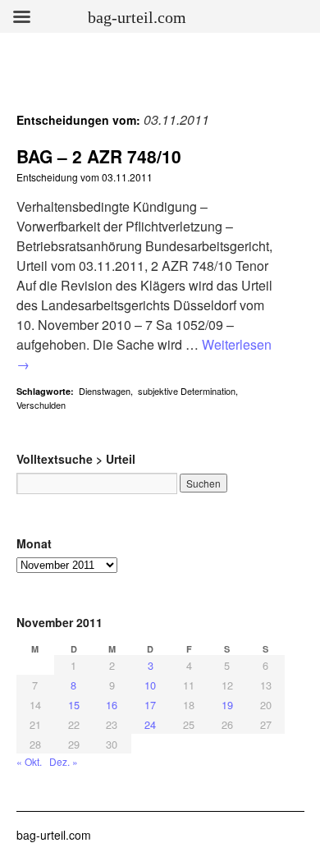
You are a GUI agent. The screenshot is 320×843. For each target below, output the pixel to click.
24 (150, 724)
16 (111, 704)
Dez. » (63, 761)
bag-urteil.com (53, 835)
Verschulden (41, 404)
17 (150, 704)
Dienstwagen (104, 390)
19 (227, 704)
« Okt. (29, 761)
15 (74, 704)
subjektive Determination (186, 390)
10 (150, 685)
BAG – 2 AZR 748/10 (98, 156)
